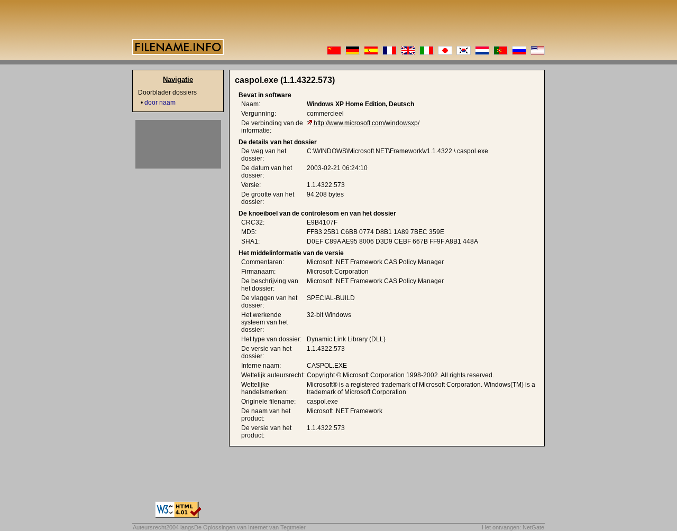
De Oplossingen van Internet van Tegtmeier (250, 527)
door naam (160, 102)
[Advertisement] (178, 144)
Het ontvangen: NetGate (513, 527)
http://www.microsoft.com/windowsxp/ (366, 123)
